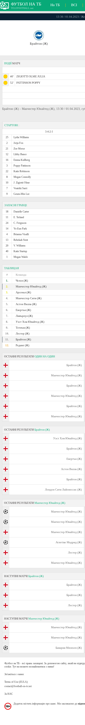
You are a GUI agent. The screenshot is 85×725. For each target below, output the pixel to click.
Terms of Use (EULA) (16, 681)
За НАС (8, 693)
